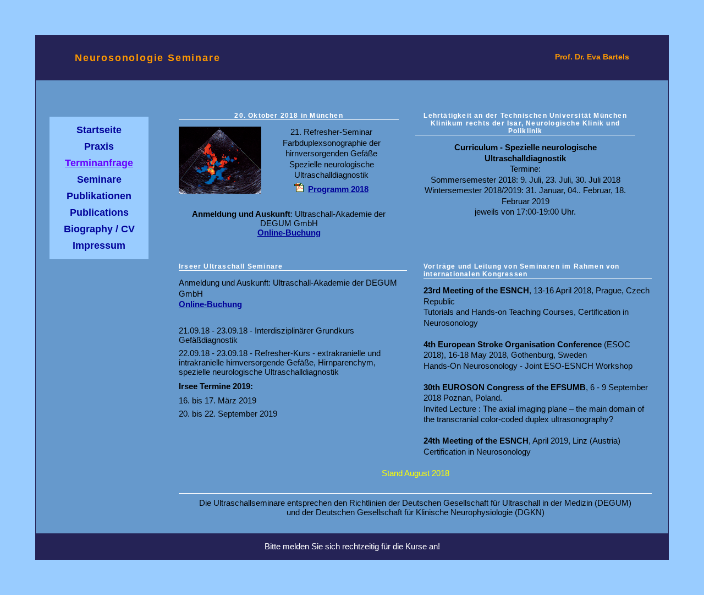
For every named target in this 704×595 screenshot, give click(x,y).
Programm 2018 (338, 189)
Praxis (99, 146)
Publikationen (99, 195)
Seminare (99, 179)
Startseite (99, 129)
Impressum (99, 245)
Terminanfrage (99, 162)
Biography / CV (99, 228)
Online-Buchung (289, 232)
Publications (99, 212)
